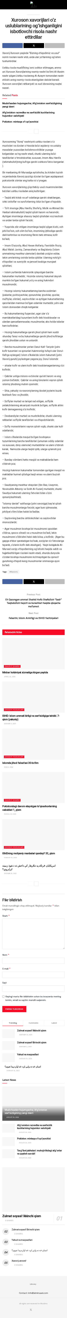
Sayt (4, 982)
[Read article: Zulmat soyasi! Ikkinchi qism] (33, 1189)
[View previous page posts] (30, 131)
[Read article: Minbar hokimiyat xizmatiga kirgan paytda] (33, 653)
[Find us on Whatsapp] (35, 1310)
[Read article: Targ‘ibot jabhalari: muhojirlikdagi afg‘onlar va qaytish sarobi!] (8, 1153)
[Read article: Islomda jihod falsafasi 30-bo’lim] (33, 744)
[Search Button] (63, 4)
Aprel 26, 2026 (9, 677)
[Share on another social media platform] (55, 45)
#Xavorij (14, 572)
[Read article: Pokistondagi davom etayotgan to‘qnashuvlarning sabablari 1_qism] (33, 787)
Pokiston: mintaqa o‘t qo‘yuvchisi (20, 121)
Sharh (6, 915)
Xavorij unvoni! (19, 1261)
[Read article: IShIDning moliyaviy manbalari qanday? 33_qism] (33, 834)
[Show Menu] (3, 4)
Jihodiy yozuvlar (14, 710)
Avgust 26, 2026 (12, 1117)
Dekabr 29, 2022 (10, 873)
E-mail (6, 968)
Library (33, 1284)
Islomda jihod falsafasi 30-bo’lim (20, 762)
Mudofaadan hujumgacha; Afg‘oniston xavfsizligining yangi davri (26, 1111)
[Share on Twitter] (34, 45)
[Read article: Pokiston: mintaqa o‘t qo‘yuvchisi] (8, 1141)
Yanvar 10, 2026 (10, 858)
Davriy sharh (12, 666)
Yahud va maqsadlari (28, 1054)
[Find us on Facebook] (27, 1310)
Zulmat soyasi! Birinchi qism (31, 1042)
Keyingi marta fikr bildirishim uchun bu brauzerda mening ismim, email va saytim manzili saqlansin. (33, 998)
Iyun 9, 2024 (8, 767)
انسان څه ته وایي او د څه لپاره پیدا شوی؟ (23, 1066)
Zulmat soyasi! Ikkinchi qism (31, 1030)
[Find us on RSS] (38, 1310)
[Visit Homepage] (33, 5)
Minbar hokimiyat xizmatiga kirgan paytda (25, 672)
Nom (5, 954)
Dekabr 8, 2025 (10, 724)
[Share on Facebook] (12, 45)
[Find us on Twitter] (31, 1310)
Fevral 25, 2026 (10, 814)
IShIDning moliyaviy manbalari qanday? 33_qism (28, 853)
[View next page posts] (36, 131)
